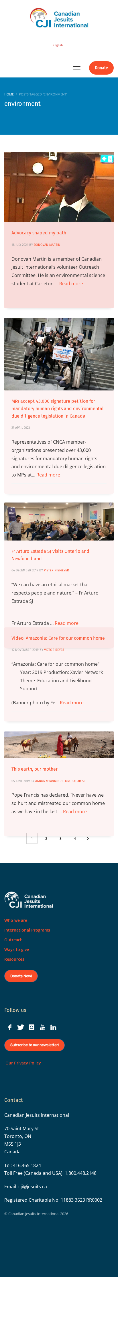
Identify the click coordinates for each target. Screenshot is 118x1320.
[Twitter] (20, 1027)
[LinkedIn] (53, 1027)
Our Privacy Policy (22, 1063)
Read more (71, 283)
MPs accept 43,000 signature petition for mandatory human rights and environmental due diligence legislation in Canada (57, 408)
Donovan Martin (47, 245)
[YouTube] (42, 1027)
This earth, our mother (34, 769)
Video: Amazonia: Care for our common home (58, 638)
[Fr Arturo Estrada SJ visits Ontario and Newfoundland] (59, 522)
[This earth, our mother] (59, 745)
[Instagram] (31, 1027)
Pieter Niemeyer (56, 570)
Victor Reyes (54, 650)
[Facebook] (9, 1027)
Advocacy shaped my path (38, 233)
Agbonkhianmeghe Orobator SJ (59, 781)
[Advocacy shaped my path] (59, 187)
